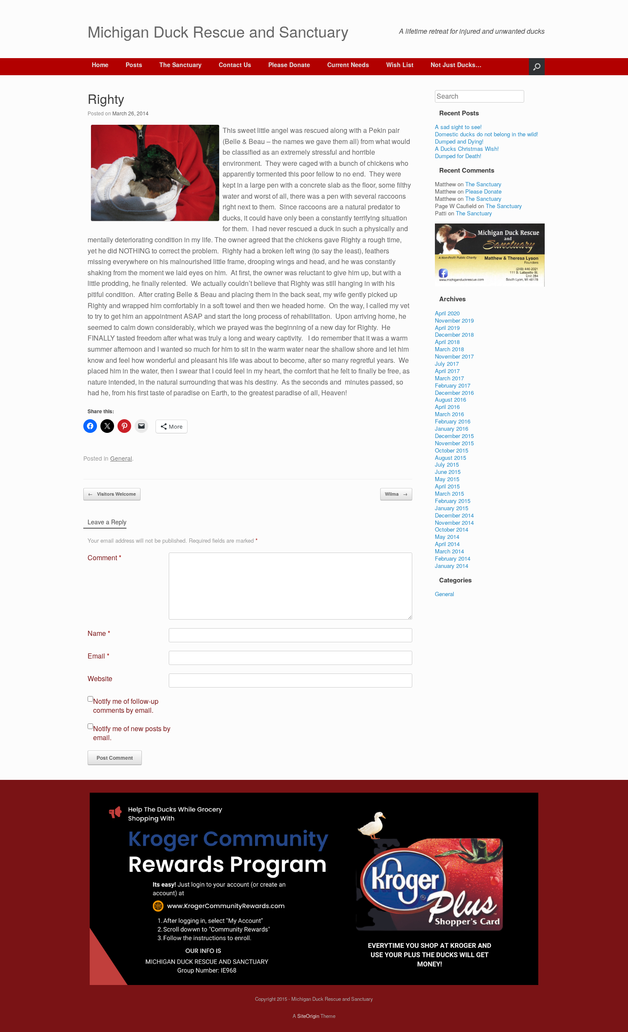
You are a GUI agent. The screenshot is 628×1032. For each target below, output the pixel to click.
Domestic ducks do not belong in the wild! (486, 134)
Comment (104, 557)
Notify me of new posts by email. (131, 733)
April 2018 (447, 342)
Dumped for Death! (458, 156)
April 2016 (447, 407)
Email (98, 656)
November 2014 (454, 522)
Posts (134, 64)
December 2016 (454, 392)
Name (99, 633)
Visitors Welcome (112, 494)
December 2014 (454, 515)
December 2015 (454, 436)
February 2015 (452, 501)
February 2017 (452, 385)
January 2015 (451, 508)
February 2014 (452, 558)
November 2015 (454, 443)
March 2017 (449, 378)
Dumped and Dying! (459, 141)
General (121, 458)
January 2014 (451, 566)
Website (100, 678)
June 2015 (448, 471)
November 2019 (454, 320)
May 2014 (447, 536)
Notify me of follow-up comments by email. (125, 706)
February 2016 (452, 421)
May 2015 (447, 479)
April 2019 (447, 327)
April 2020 (447, 313)
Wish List (400, 64)
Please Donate (289, 64)
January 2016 (451, 428)
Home (100, 64)
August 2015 (450, 457)
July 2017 (447, 363)
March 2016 (449, 414)
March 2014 (449, 551)
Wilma (396, 494)
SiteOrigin (308, 1015)
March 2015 (449, 493)
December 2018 (454, 334)
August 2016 (450, 399)
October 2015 (451, 450)
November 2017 (454, 356)
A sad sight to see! (458, 127)
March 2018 (449, 349)
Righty (106, 98)
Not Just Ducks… (456, 64)
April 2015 (447, 486)
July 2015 (447, 464)
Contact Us (235, 64)
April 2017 (447, 371)
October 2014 (451, 529)
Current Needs (348, 64)
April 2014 (447, 544)
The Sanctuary (180, 64)
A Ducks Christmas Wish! (467, 148)
